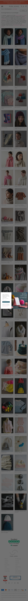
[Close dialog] (26, 293)
